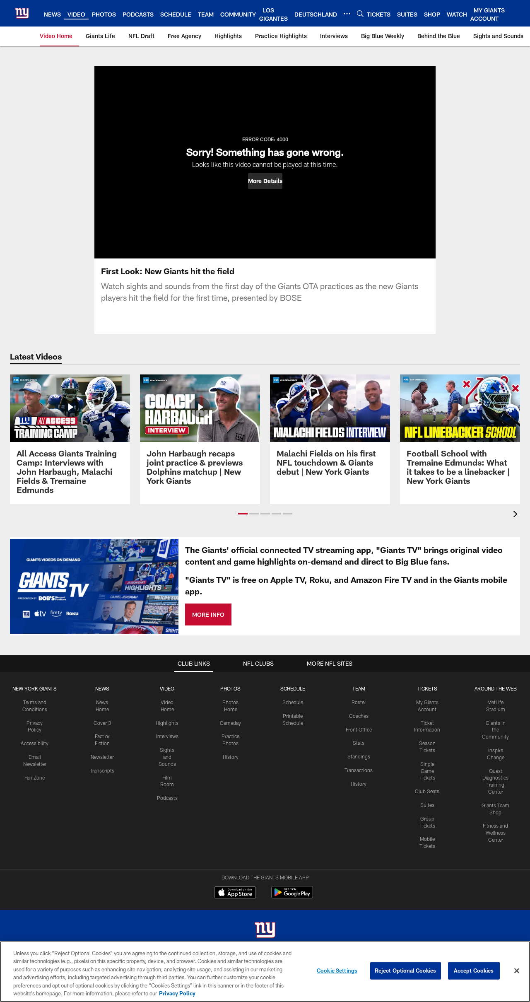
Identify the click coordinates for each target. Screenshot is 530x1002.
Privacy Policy (177, 993)
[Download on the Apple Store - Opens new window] (235, 893)
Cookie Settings (337, 970)
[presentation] (516, 515)
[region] (265, 971)
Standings (358, 756)
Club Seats (427, 791)
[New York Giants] (265, 931)
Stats (358, 743)
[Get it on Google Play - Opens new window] (292, 896)
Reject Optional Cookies (405, 970)
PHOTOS (230, 688)
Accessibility (34, 743)
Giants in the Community (495, 730)
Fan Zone (34, 777)
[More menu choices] (347, 13)
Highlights (167, 723)
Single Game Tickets (427, 771)
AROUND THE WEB (496, 688)
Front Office (359, 729)
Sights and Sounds (167, 757)
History (230, 757)
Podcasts (167, 798)
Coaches (359, 716)
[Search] (360, 13)
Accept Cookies (474, 970)
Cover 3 (102, 723)
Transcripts (102, 770)
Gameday (230, 723)
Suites (427, 805)
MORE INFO (208, 614)
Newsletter (102, 757)
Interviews (167, 736)
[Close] (517, 971)
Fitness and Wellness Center (495, 833)
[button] (265, 181)
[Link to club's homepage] (22, 13)
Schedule (292, 702)
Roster (359, 702)
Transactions (358, 770)
